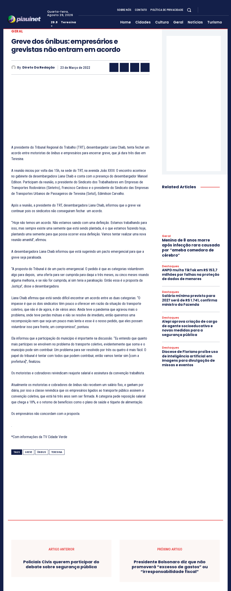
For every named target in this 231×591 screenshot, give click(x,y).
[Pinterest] (134, 67)
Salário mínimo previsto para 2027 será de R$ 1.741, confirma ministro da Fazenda (189, 300)
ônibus (41, 452)
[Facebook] (205, 10)
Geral (17, 31)
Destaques (170, 266)
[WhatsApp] (145, 67)
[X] (216, 10)
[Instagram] (210, 10)
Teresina (56, 452)
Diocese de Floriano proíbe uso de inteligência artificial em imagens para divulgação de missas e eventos (190, 358)
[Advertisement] (80, 113)
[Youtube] (221, 10)
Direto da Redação (38, 67)
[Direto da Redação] (14, 67)
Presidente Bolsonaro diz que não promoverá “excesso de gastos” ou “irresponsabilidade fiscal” (170, 566)
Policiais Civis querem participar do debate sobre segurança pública (61, 564)
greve (28, 452)
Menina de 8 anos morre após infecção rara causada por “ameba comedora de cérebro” (191, 247)
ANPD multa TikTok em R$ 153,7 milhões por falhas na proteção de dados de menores (190, 274)
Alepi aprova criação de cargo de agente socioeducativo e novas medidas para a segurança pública (189, 328)
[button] (189, 10)
